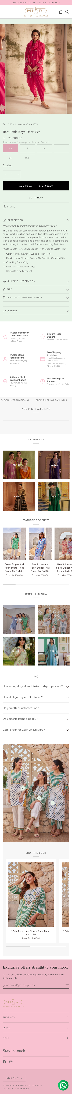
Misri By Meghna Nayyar (20, 1085)
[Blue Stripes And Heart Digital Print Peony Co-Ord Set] (40, 544)
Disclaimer (10, 310)
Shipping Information (21, 281)
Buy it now (36, 197)
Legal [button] (6, 1027)
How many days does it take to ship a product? (33, 686)
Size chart (7, 165)
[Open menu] (6, 11)
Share (11, 206)
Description (15, 220)
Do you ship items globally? (20, 718)
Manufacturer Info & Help (24, 297)
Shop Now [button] (9, 1017)
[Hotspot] (23, 788)
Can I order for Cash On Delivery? (24, 729)
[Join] (66, 984)
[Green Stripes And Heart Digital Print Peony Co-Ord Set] (14, 544)
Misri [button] (6, 1037)
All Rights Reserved (16, 1088)
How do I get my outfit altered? (23, 697)
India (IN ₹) (12, 1078)
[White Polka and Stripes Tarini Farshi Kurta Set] (31, 894)
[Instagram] (11, 1061)
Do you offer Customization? (21, 708)
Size (9, 289)
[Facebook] (4, 1061)
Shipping (22, 142)
